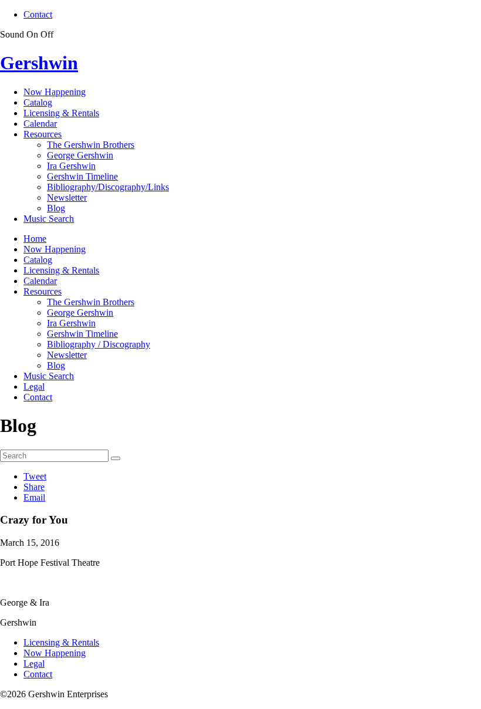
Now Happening (54, 92)
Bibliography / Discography (98, 344)
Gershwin (39, 62)
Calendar (40, 124)
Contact (37, 14)
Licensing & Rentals (61, 113)
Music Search (48, 219)
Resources (42, 134)
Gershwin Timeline (82, 176)
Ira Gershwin (71, 166)
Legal (34, 386)
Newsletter (67, 197)
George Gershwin (80, 155)
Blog (56, 208)
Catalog (37, 102)
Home (34, 239)
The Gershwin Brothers (90, 145)
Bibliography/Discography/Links (108, 187)
